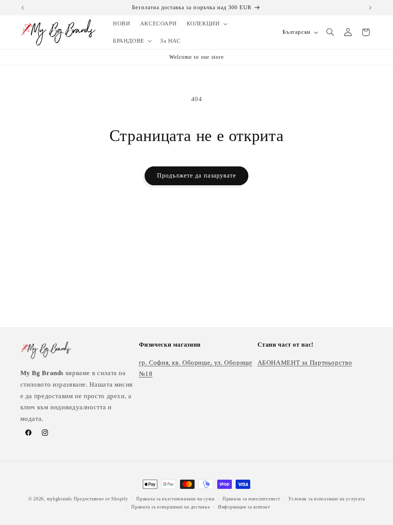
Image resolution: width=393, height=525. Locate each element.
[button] (206, 23)
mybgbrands (59, 499)
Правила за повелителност (251, 499)
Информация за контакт (244, 507)
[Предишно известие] (22, 7)
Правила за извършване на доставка (170, 507)
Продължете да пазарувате (196, 175)
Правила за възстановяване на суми (175, 499)
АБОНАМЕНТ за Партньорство (305, 362)
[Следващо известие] (370, 7)
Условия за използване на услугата (326, 499)
